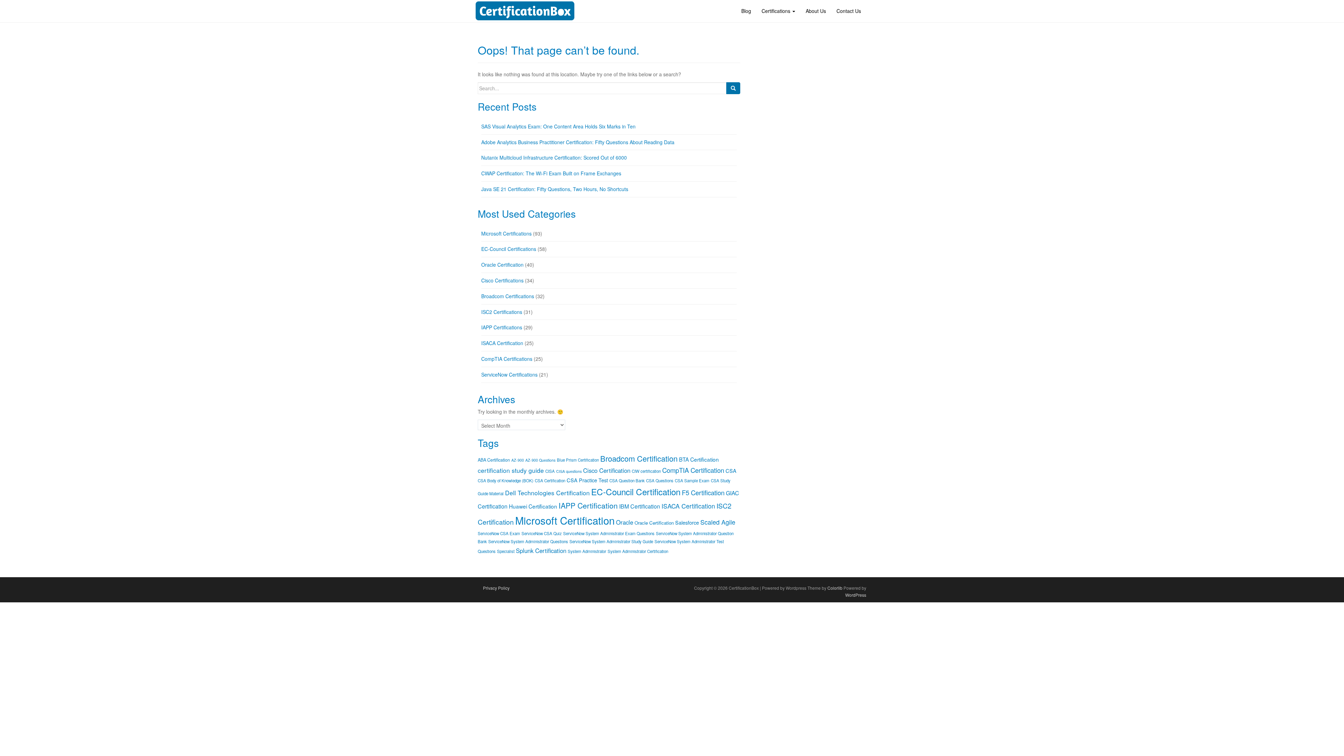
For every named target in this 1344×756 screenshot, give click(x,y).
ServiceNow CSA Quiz (542, 533)
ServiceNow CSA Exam (499, 533)
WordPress (855, 595)
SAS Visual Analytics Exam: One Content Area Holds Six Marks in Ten (558, 126)
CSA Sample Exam (692, 480)
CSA (731, 470)
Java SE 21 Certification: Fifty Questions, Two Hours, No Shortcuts (554, 189)
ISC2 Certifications (501, 311)
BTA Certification (699, 459)
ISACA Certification (502, 343)
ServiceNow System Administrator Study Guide (611, 541)
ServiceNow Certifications (509, 374)
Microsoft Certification (565, 520)
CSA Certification (550, 480)
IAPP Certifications (501, 327)
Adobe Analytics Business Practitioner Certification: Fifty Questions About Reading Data (577, 142)
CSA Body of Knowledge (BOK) (505, 480)
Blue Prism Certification (578, 460)
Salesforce (687, 522)
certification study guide (511, 470)
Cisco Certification (606, 470)
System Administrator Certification (638, 551)
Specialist (505, 551)
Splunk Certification (541, 550)
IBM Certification (639, 506)
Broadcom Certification (639, 458)
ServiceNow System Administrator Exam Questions (608, 533)
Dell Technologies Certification (547, 492)
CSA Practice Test (587, 480)
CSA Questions (659, 480)
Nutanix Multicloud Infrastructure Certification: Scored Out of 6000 (554, 157)
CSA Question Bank (627, 480)
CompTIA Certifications (506, 358)
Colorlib (834, 588)
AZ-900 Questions (540, 460)
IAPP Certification (588, 505)
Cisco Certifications (502, 280)
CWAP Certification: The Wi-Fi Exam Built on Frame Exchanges (551, 173)
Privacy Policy (496, 588)
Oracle (624, 522)
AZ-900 (517, 460)
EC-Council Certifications (508, 248)
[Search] (733, 88)
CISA (550, 471)
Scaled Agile (717, 522)
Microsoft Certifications (506, 233)
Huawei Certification (533, 506)
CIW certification (646, 471)
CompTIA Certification (693, 470)
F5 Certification (703, 492)
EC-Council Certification (635, 491)
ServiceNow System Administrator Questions (528, 541)
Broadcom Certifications (507, 296)
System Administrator (587, 551)
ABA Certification (494, 460)
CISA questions (569, 471)
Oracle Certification (502, 264)
